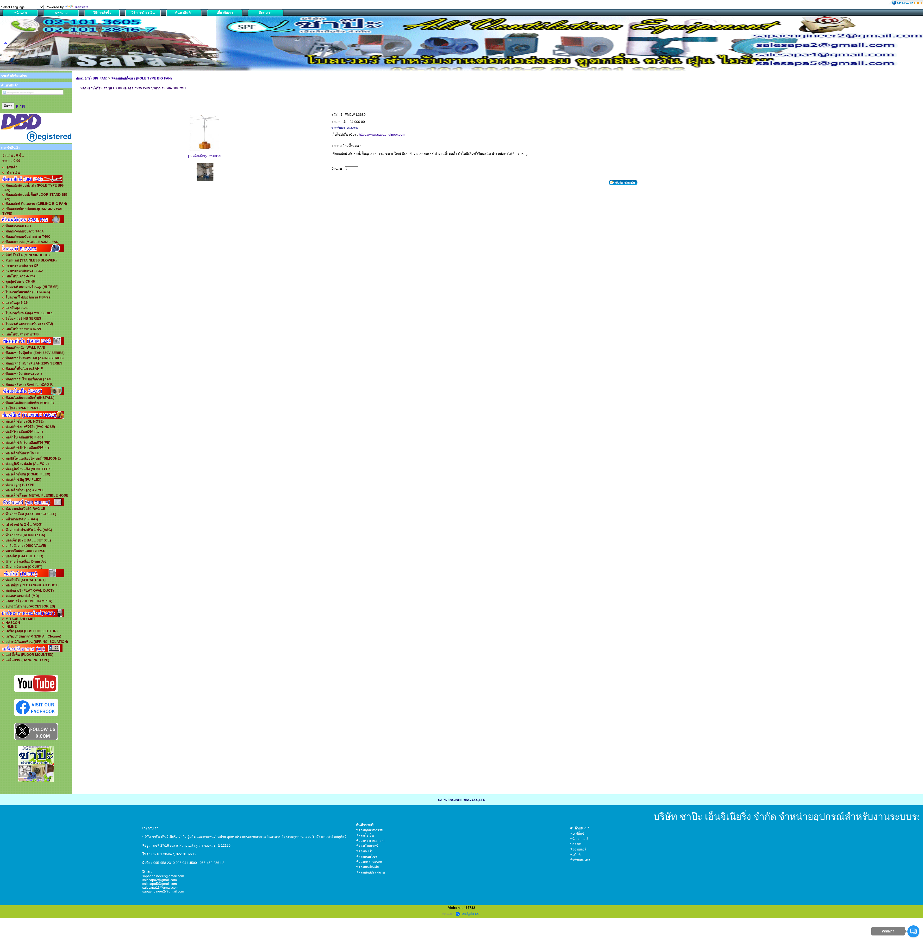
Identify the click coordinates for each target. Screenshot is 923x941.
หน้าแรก (20, 12)
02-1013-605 (186, 854)
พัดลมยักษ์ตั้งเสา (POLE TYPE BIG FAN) (141, 78)
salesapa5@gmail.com (159, 884)
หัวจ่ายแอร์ (578, 849)
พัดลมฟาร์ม (364, 851)
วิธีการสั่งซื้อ (102, 12)
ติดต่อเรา (265, 12)
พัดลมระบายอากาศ (370, 841)
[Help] (20, 106)
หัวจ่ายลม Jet (580, 860)
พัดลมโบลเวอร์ (367, 846)
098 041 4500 (186, 863)
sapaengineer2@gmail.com (163, 876)
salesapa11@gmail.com (160, 887)
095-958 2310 (164, 863)
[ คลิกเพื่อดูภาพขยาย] (205, 156)
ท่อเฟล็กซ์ (577, 833)
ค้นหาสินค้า (184, 12)
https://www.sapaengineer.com (382, 134)
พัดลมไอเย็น (365, 835)
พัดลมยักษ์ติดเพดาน (370, 872)
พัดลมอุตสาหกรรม (369, 830)
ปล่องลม (576, 844)
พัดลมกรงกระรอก (369, 862)
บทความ (61, 12)
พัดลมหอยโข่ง (366, 856)
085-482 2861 (210, 863)
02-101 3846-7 (162, 854)
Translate (81, 7)
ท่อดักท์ (575, 854)
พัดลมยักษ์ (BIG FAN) (91, 78)
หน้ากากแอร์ (579, 839)
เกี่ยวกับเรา (225, 12)
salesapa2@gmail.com (159, 880)
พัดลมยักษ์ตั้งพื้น (367, 867)
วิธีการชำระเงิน (143, 12)
